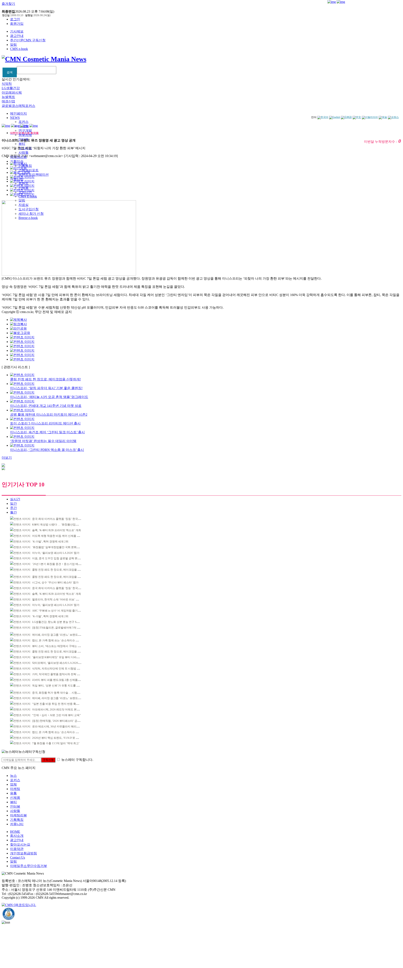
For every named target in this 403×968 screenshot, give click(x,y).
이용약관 (17, 849)
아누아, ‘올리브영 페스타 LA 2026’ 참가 (55, 552)
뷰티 (21, 143)
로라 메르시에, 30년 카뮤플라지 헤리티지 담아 (60, 726)
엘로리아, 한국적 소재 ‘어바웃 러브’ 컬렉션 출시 (61, 599)
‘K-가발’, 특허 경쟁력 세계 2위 (50, 541)
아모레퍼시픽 (12, 92)
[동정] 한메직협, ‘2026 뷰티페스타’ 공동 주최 (59, 720)
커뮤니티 (17, 824)
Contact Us (17, 857)
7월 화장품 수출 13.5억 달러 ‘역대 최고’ (56, 743)
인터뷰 (15, 806)
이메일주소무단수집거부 (28, 866)
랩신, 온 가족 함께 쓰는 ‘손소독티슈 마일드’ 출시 (61, 640)
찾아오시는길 (20, 844)
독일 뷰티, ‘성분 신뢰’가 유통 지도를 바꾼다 (58, 685)
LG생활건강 (11, 88)
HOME (15, 831)
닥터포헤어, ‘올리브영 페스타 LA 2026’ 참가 (58, 662)
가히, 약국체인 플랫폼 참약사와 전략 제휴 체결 (60, 674)
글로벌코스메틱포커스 (18, 105)
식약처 (7, 83)
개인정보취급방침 (23, 853)
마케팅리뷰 (18, 815)
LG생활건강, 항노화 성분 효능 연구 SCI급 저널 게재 (63, 622)
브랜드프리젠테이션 (33, 174)
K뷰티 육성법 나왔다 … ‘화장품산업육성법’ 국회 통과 (64, 524)
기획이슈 (17, 161)
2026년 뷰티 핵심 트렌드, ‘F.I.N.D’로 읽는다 (58, 737)
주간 (13, 508)
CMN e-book (19, 49)
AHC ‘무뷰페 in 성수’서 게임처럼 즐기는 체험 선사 (62, 610)
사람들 (23, 152)
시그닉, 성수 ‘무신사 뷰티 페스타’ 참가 (55, 582)
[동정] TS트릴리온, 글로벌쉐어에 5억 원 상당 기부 (62, 627)
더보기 (7, 457)
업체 (13, 784)
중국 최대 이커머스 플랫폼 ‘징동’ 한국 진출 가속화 (62, 518)
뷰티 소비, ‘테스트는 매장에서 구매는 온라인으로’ (62, 646)
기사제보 (17, 31)
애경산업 (8, 101)
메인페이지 (18, 113)
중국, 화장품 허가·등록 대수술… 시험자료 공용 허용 (63, 692)
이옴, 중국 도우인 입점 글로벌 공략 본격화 (57, 558)
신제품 (15, 797)
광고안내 (17, 36)
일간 (13, 503)
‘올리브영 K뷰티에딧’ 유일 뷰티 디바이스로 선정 (61, 657)
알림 (13, 44)
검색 (10, 72)
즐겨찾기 (8, 3)
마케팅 (15, 789)
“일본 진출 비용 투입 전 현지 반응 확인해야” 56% (61, 703)
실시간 (15, 499)
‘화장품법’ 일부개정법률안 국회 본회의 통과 (58, 547)
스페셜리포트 (28, 170)
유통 (13, 793)
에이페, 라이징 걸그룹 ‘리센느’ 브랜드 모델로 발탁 (62, 634)
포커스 (23, 121)
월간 (13, 512)
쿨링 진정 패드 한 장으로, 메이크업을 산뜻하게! (60, 569)
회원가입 (17, 23)
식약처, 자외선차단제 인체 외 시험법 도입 (57, 668)
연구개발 (25, 130)
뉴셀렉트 (8, 97)
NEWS (15, 117)
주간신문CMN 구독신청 (28, 40)
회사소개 (17, 835)
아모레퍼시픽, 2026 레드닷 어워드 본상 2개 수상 (61, 709)
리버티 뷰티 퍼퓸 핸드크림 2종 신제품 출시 (58, 679)
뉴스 (13, 775)
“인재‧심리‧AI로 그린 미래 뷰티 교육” (56, 715)
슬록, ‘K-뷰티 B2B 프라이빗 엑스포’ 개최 (56, 530)
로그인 (15, 19)
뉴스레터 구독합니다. (77, 759)
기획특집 (17, 819)
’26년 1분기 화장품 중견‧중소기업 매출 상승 (59, 564)
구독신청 (48, 759)
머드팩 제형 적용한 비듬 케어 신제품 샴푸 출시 (60, 535)
